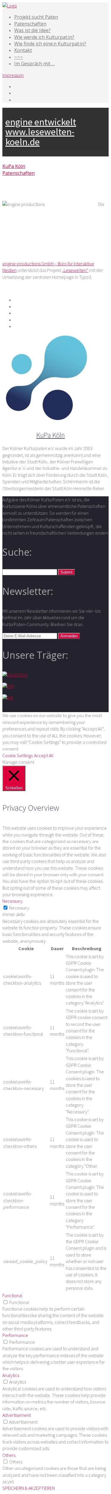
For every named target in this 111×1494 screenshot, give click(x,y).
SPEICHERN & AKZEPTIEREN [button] (28, 1488)
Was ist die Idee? (32, 30)
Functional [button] (12, 1295)
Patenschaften (30, 23)
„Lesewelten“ (75, 270)
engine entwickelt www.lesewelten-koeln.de (40, 132)
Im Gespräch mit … (34, 63)
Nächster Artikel (61, 193)
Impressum (13, 75)
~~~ (18, 57)
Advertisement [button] (16, 1415)
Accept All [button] (44, 755)
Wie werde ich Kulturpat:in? (44, 37)
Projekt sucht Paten (36, 17)
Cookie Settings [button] (17, 755)
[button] (66, 572)
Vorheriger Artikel (22, 193)
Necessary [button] (12, 901)
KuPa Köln (13, 166)
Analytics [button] (10, 1375)
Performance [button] (15, 1335)
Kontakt (23, 50)
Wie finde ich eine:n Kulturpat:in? (50, 43)
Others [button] (8, 1455)
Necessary (19, 908)
